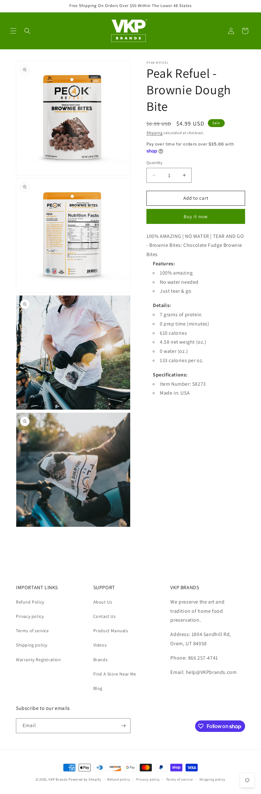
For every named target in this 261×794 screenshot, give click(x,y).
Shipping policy (31, 645)
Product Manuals (110, 630)
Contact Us (104, 616)
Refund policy (118, 779)
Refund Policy (30, 602)
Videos (100, 645)
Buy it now (196, 216)
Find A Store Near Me (114, 674)
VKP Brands (57, 779)
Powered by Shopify (84, 779)
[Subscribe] (123, 725)
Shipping (154, 132)
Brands (100, 659)
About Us (102, 602)
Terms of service (32, 630)
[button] (13, 31)
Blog (97, 688)
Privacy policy (30, 616)
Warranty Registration (38, 659)
